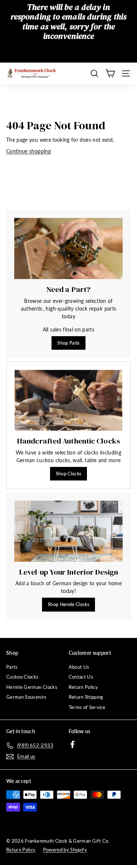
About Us (79, 667)
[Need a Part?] (68, 248)
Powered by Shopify (65, 850)
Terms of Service (87, 707)
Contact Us (81, 677)
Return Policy (83, 687)
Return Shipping (86, 697)
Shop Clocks (68, 473)
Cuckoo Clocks (22, 677)
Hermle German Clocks (31, 687)
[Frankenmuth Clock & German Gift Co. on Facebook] (72, 744)
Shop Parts (68, 343)
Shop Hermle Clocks (68, 604)
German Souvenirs (26, 697)
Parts (12, 667)
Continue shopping (28, 151)
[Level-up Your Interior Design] (68, 531)
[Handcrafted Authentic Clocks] (68, 400)
